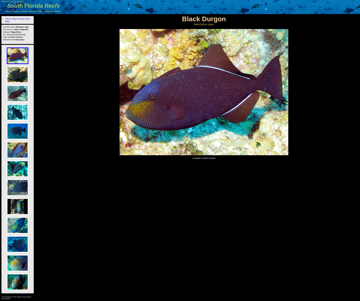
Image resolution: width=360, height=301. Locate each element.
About (57, 11)
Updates (49, 11)
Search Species (28, 11)
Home (8, 11)
